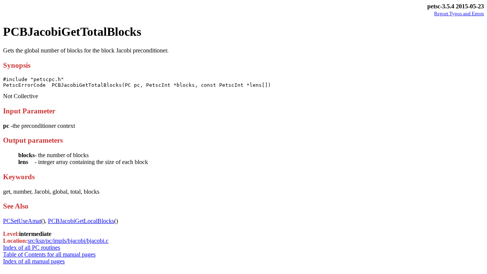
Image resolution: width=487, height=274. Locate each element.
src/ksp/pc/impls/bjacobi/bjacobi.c (68, 240)
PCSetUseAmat (22, 221)
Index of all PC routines (31, 247)
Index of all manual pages (34, 261)
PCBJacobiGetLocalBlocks (81, 221)
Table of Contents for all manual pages (49, 254)
